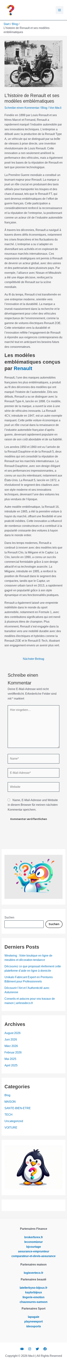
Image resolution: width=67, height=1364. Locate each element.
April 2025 (11, 1065)
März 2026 (11, 1045)
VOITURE (10, 1127)
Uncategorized (13, 1121)
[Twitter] (37, 1349)
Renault (23, 368)
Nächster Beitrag (33, 658)
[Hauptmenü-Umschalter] (59, 10)
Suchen (9, 917)
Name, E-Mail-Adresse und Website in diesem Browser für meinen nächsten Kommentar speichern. (33, 805)
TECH (8, 1114)
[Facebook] (45, 1349)
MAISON (10, 1101)
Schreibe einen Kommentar (21, 107)
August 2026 (12, 1033)
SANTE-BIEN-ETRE (17, 1108)
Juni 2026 (10, 1039)
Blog (44, 107)
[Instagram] (29, 1349)
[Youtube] (22, 1349)
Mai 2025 (10, 1058)
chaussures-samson (34, 1301)
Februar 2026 (13, 1052)
